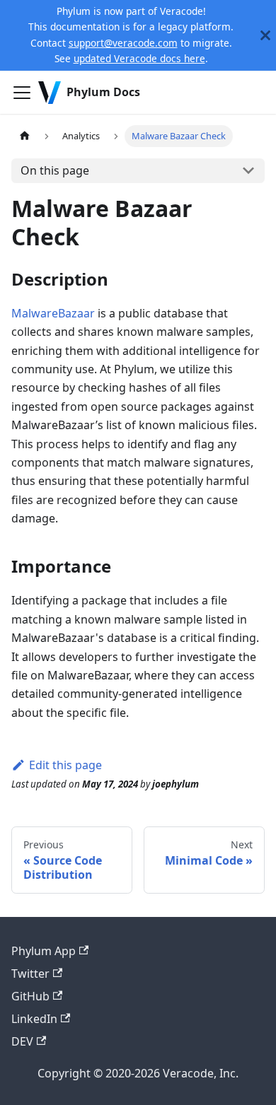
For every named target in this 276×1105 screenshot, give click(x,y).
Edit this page (65, 765)
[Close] (265, 35)
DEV (22, 1041)
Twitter (30, 973)
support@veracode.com (123, 42)
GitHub (30, 996)
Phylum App (43, 951)
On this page (55, 170)
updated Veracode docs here (139, 58)
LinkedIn (34, 1019)
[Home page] (24, 136)
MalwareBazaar (53, 313)
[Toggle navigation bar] (22, 92)
